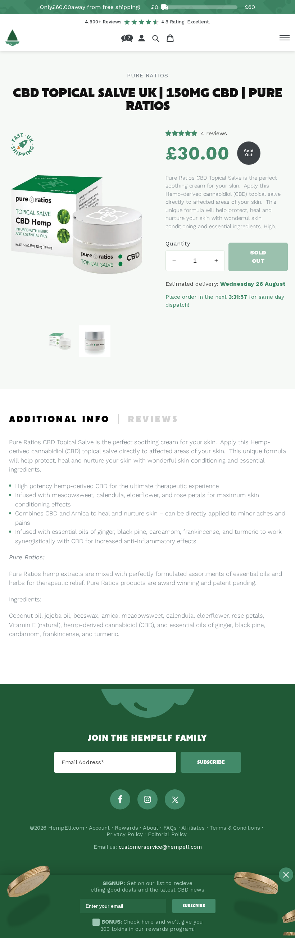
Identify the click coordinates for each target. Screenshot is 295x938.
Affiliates (193, 828)
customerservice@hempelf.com (160, 847)
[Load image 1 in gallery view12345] (60, 341)
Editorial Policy (167, 834)
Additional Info (59, 420)
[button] (155, 38)
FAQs (170, 828)
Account (99, 828)
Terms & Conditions (235, 828)
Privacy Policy (124, 834)
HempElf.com (66, 828)
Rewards (126, 828)
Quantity (177, 243)
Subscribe (211, 762)
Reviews (153, 420)
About (150, 828)
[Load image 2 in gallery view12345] (94, 341)
